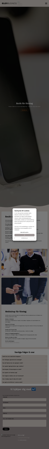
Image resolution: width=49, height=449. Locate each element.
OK (24, 235)
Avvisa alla (24, 238)
